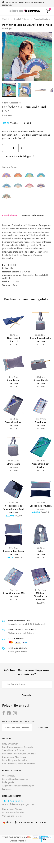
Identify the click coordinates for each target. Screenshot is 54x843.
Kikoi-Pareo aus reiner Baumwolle (18, 747)
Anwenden (43, 727)
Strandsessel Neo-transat (14, 757)
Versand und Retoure (33, 215)
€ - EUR (27, 122)
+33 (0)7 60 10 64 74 (12, 801)
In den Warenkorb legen (19, 156)
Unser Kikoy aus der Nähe (14, 760)
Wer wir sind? (8, 775)
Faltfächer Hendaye (42, 19)
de (7, 822)
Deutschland (24, 822)
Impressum (7, 789)
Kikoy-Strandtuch (10, 743)
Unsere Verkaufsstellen (13, 812)
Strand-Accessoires (11, 102)
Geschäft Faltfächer (21, 19)
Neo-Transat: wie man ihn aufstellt (18, 763)
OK (44, 839)
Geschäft (5, 19)
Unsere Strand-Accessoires (15, 779)
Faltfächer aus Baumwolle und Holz (19, 753)
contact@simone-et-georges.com (18, 804)
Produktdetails (9, 215)
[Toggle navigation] (4, 11)
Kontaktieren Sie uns (12, 809)
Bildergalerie (8, 782)
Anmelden (27, 694)
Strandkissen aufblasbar (13, 750)
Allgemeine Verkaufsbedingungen (18, 785)
